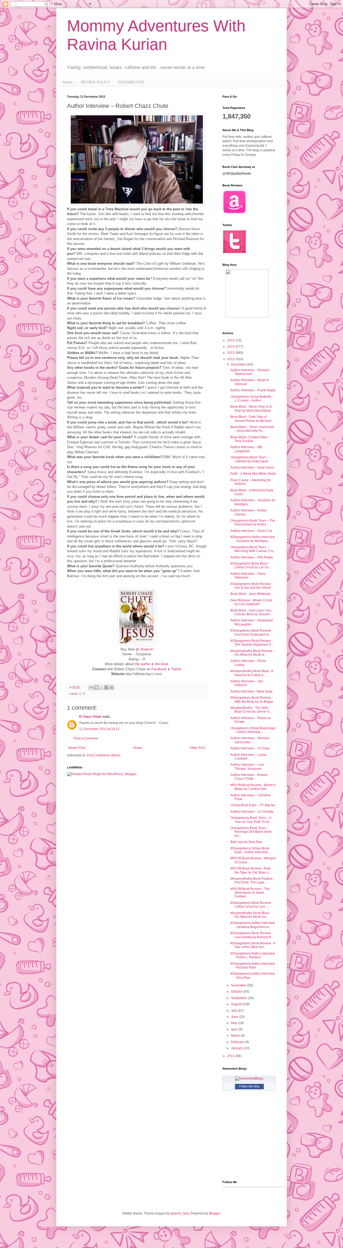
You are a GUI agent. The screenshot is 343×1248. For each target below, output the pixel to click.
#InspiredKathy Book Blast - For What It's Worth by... (250, 915)
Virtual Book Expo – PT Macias (252, 805)
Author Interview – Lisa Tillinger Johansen (247, 766)
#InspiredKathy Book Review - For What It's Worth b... (252, 653)
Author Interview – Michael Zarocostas (249, 740)
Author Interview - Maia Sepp (251, 691)
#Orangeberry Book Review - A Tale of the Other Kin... (252, 945)
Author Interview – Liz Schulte (252, 811)
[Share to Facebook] (106, 687)
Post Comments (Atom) (103, 755)
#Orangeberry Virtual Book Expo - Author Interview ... (250, 850)
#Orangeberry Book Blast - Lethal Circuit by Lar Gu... (250, 565)
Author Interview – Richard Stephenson (249, 372)
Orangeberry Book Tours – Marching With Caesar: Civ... (252, 549)
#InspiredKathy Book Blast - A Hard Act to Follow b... (251, 673)
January (237, 1048)
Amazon (146, 649)
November (239, 985)
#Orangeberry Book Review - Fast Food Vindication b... (251, 632)
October (237, 991)
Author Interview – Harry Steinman (248, 575)
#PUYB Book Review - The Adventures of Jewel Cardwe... (250, 893)
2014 (231, 346)
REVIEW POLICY (95, 82)
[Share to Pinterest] (111, 687)
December (239, 364)
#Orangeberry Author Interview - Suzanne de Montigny (252, 539)
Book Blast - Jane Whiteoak (250, 594)
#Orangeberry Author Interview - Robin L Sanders (252, 955)
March (236, 1035)
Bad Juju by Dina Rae (246, 842)
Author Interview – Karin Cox (251, 531)
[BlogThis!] (96, 687)
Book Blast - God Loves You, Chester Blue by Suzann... (251, 612)
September (239, 998)
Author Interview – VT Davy (250, 748)
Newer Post (76, 748)
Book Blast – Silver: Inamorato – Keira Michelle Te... (252, 429)
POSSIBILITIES (131, 82)
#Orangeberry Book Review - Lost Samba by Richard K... (252, 935)
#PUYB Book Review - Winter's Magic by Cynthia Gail (252, 787)
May (234, 1023)
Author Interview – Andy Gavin (252, 467)
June (235, 1017)
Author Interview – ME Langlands (246, 449)
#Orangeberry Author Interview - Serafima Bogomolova (252, 925)
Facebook (159, 669)
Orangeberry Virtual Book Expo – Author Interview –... (253, 730)
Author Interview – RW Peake (251, 557)
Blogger (214, 1213)
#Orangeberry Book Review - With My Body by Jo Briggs (251, 699)
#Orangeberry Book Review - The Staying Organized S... (251, 642)
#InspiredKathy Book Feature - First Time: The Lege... (252, 880)
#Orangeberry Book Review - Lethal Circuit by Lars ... (251, 904)
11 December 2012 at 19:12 (99, 729)
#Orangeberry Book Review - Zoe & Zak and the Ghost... (251, 586)
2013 (231, 353)
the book (161, 664)
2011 (231, 1056)
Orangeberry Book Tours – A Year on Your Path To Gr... (250, 819)
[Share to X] (101, 687)
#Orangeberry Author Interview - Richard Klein (252, 965)
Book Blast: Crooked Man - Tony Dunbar (249, 439)
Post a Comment (86, 738)
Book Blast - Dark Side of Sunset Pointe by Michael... (252, 418)
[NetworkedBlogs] (249, 1078)
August (236, 1004)
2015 (231, 340)
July (234, 1011)
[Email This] (91, 687)
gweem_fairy (180, 1213)
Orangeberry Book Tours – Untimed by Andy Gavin (249, 459)
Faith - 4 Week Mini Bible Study (253, 474)
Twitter (176, 669)
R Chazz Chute (90, 717)
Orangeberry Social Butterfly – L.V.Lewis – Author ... (252, 398)
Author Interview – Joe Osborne (246, 683)
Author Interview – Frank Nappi (252, 390)
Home (68, 82)
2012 (231, 359)
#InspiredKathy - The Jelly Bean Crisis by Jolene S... (251, 709)
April (234, 1029)
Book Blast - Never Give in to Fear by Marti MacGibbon (251, 408)
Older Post (197, 748)
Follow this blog (249, 1086)
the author (142, 664)
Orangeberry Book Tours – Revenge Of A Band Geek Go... (250, 832)
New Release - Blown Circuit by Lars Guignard (251, 602)
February (238, 1042)
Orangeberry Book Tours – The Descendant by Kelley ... (252, 522)
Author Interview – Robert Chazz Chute (248, 777)
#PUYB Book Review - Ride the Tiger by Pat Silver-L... (251, 870)
